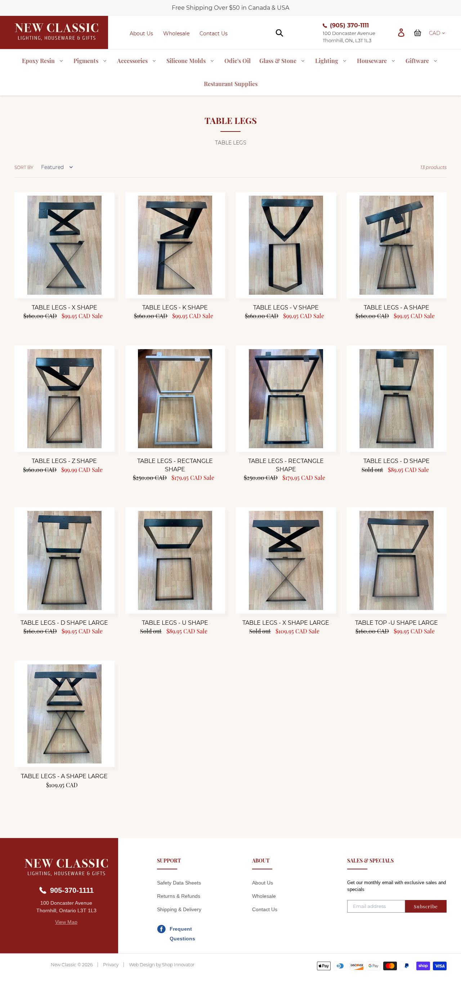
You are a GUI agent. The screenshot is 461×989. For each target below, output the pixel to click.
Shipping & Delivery (179, 909)
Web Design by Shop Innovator (161, 964)
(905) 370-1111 (349, 25)
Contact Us (214, 33)
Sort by (23, 167)
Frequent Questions (182, 930)
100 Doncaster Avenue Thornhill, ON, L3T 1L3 (349, 36)
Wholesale (176, 33)
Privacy (110, 964)
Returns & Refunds (178, 896)
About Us (141, 33)
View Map (66, 922)
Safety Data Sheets (179, 883)
